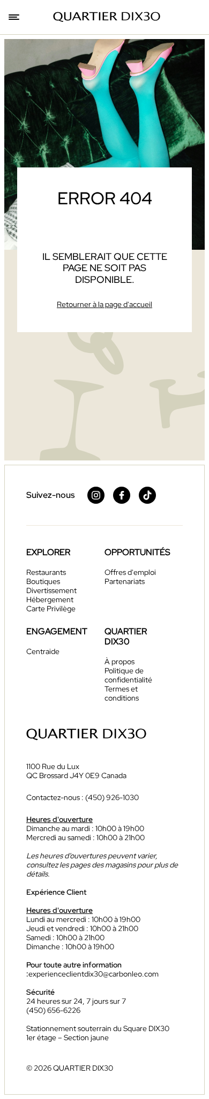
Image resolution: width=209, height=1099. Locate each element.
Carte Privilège (51, 608)
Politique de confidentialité (128, 675)
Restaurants (46, 572)
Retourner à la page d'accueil (104, 304)
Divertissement (51, 590)
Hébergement (49, 599)
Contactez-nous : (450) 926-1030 (82, 797)
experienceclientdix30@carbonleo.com (93, 974)
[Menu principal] (15, 17)
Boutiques (43, 581)
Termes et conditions (121, 693)
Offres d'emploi (130, 572)
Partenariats (124, 581)
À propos (119, 661)
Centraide (42, 651)
